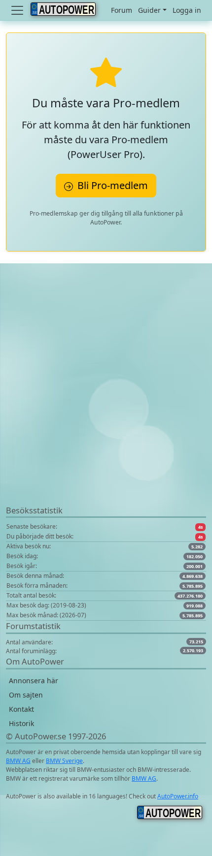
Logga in (187, 10)
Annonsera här (33, 680)
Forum (121, 10)
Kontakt (21, 709)
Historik (21, 723)
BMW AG (18, 761)
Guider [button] (149, 10)
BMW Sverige (64, 761)
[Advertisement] (106, 399)
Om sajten (26, 694)
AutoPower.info (177, 796)
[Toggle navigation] (18, 10)
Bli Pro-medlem (111, 185)
